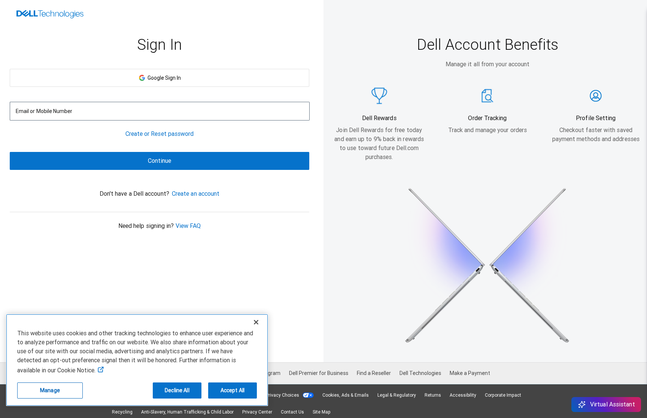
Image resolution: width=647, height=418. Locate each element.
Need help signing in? (146, 225)
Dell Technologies (420, 373)
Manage (50, 390)
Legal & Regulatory (396, 395)
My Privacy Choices (279, 395)
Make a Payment (470, 373)
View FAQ (188, 225)
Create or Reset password (159, 133)
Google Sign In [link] (163, 78)
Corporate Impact (503, 395)
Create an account (195, 193)
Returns (433, 395)
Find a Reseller (374, 373)
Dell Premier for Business (318, 373)
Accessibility (463, 395)
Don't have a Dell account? (134, 193)
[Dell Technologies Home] (50, 14)
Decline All (177, 390)
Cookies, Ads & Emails (345, 395)
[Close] (256, 322)
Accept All (232, 390)
